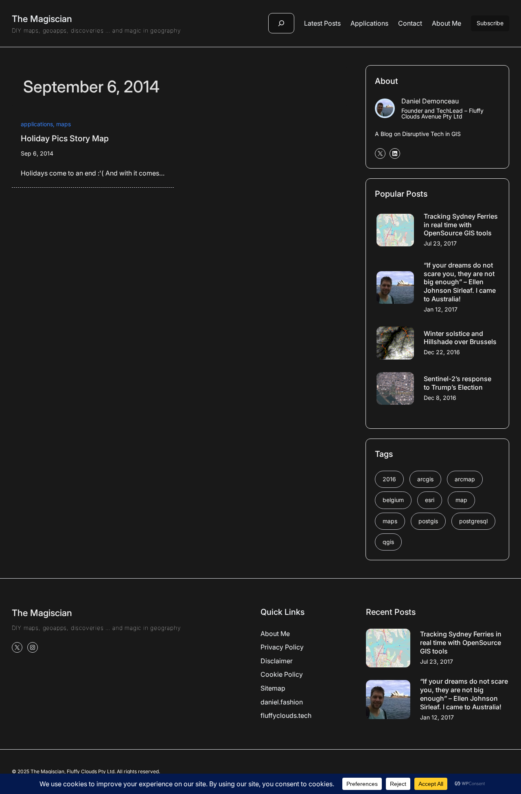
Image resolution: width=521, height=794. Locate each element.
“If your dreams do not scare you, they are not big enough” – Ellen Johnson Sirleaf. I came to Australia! (460, 282)
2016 (389, 479)
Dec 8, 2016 (440, 397)
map (461, 499)
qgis (388, 541)
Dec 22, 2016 (442, 352)
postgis (428, 521)
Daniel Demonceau (430, 101)
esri (429, 499)
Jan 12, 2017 (441, 309)
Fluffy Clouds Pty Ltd (90, 771)
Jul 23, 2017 (440, 243)
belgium (393, 499)
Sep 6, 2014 (37, 153)
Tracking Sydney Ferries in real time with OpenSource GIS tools (461, 224)
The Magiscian (42, 18)
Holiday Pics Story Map (65, 138)
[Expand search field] (281, 23)
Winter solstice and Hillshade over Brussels (460, 337)
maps (63, 124)
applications (37, 124)
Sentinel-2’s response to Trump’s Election (457, 383)
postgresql (473, 521)
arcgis (425, 479)
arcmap (465, 479)
